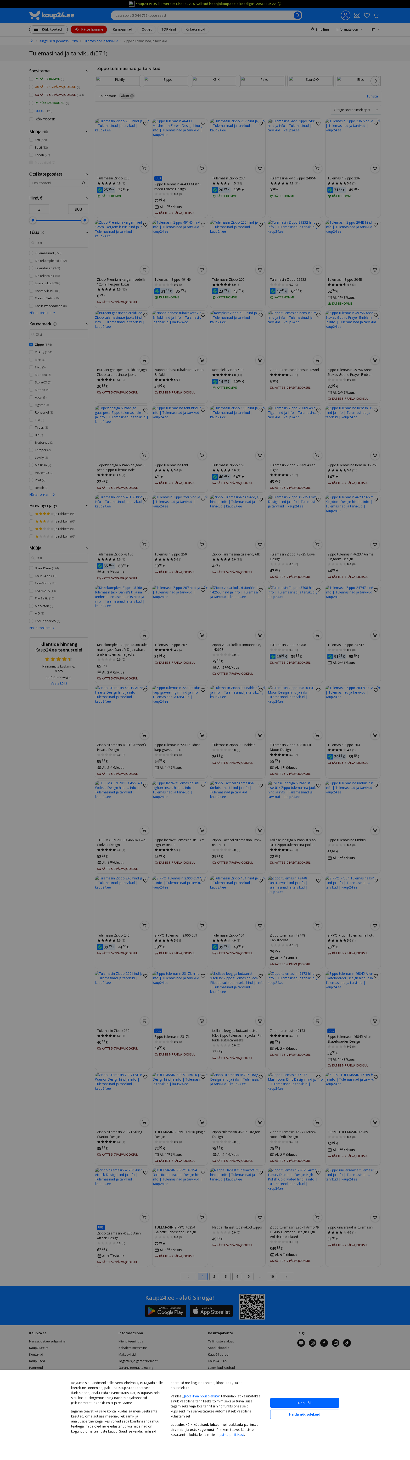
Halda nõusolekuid (304, 1414)
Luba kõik (305, 1403)
